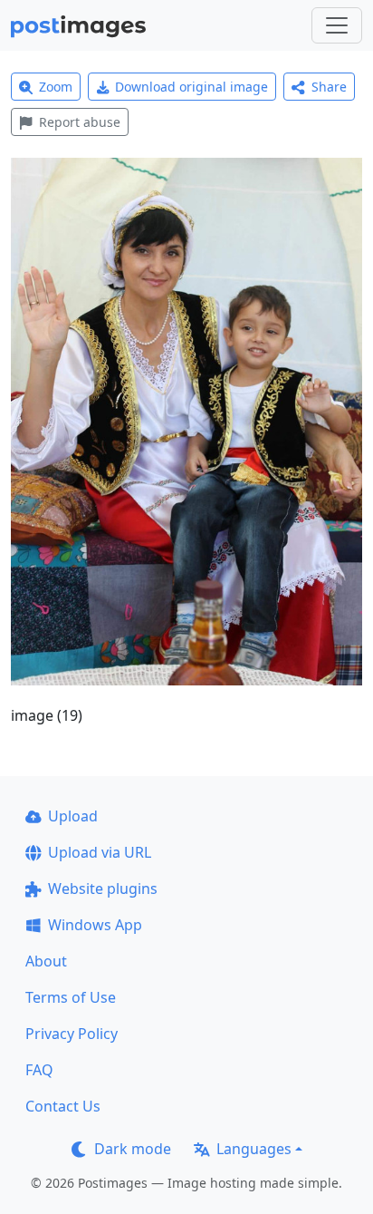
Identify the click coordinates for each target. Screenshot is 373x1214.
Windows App (95, 925)
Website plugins (103, 888)
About (46, 961)
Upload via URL (99, 852)
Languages (254, 1149)
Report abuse (79, 122)
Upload (73, 816)
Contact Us (62, 1106)
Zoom (55, 86)
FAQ (39, 1070)
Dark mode (132, 1149)
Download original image (191, 86)
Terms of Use (70, 997)
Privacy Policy (71, 1034)
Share (329, 86)
